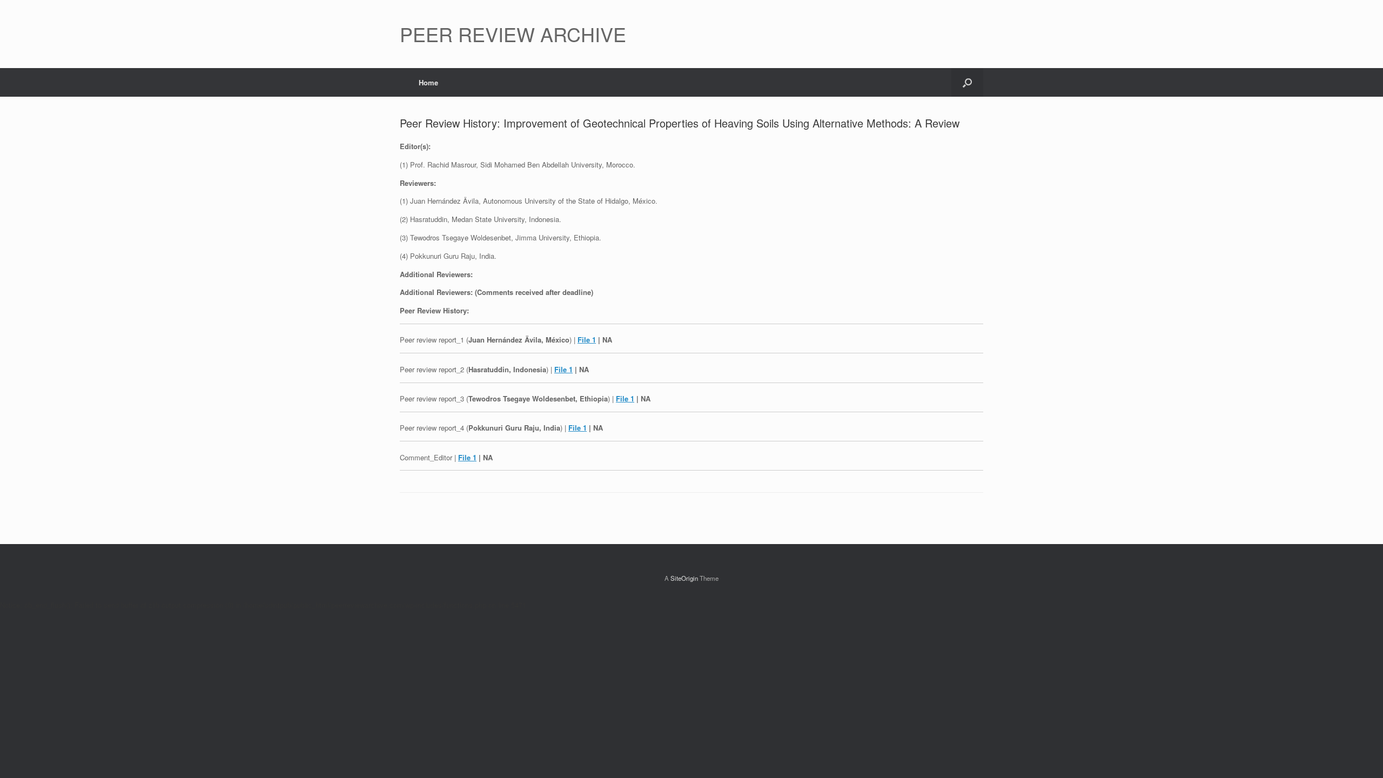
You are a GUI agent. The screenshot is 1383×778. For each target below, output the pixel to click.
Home (428, 82)
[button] (967, 82)
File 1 (587, 339)
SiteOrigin (684, 578)
